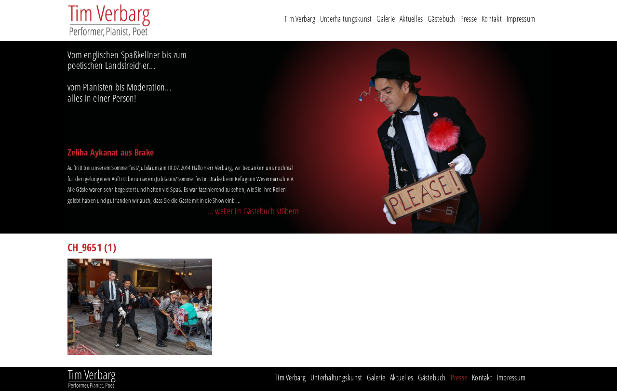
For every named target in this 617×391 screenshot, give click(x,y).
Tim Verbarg (299, 20)
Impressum (521, 20)
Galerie (385, 20)
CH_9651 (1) (91, 248)
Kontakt (492, 20)
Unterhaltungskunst (346, 20)
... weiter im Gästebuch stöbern (253, 212)
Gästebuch (441, 20)
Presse (468, 20)
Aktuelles (411, 20)
